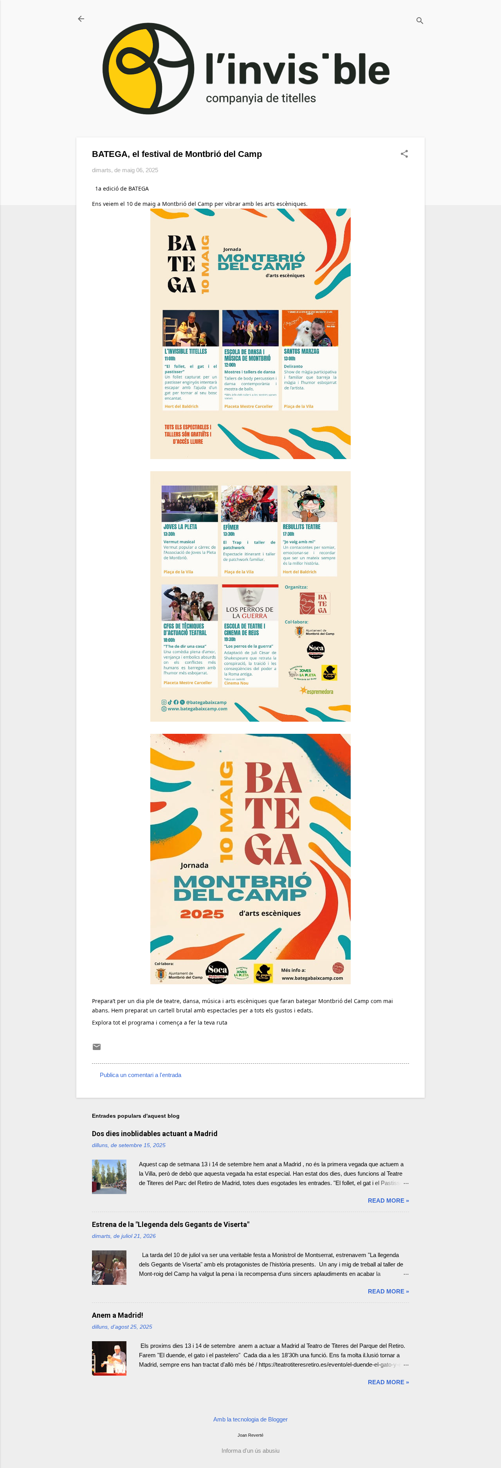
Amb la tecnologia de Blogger (250, 1419)
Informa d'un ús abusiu (250, 1450)
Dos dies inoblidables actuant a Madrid (155, 1133)
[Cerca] (420, 21)
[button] (404, 154)
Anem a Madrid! (117, 1315)
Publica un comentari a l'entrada (140, 1075)
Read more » (388, 1200)
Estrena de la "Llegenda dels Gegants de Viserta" (170, 1224)
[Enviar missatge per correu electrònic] (96, 1049)
